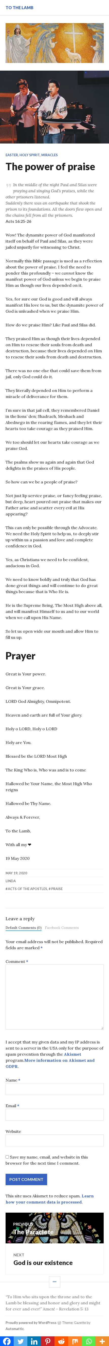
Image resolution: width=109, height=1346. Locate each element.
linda (11, 881)
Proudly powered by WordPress (31, 1323)
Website (13, 1131)
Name (13, 1080)
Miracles (49, 155)
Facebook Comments (62, 927)
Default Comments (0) (24, 927)
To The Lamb (19, 7)
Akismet (72, 1054)
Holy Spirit (30, 155)
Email (12, 1105)
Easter (12, 155)
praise (57, 889)
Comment (17, 961)
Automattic (15, 1329)
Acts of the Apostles (27, 889)
